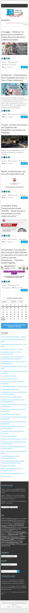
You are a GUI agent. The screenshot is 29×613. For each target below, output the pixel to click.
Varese (5, 545)
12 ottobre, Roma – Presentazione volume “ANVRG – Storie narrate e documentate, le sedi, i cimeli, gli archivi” (13, 210)
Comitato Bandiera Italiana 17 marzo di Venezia (14, 386)
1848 (3, 518)
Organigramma (18, 606)
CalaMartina (20, 520)
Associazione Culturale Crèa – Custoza (11, 349)
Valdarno (23, 544)
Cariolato (3, 521)
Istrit (11, 64)
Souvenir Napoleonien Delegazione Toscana (13, 473)
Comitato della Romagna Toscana (10, 389)
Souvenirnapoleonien (12, 542)
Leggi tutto (24, 67)
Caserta (8, 521)
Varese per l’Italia (6, 476)
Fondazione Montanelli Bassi (9, 436)
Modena (11, 533)
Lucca (14, 531)
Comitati (9, 606)
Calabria (11, 520)
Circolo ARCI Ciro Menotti (8, 376)
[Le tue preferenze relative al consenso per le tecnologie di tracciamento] (26, 608)
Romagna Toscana (13, 539)
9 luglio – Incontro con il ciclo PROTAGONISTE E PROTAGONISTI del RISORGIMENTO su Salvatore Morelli (13, 490)
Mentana (4, 533)
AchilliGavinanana (12, 518)
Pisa (13, 536)
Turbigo (13, 544)
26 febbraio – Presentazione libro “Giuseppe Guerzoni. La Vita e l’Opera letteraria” (14, 77)
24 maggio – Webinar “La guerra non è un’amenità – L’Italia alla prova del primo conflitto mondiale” (13, 36)
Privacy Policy (6, 507)
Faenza (5, 525)
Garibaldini (6, 64)
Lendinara (15, 529)
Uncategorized (7, 287)
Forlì (18, 527)
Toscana (4, 544)
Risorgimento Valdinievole (8, 465)
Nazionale (24, 114)
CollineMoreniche (17, 521)
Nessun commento (8, 67)
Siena (20, 540)
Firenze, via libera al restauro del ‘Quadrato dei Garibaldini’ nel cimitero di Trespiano (14, 128)
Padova (14, 64)
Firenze (11, 527)
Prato (10, 538)
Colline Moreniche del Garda (9, 379)
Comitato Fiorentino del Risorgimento (11, 397)
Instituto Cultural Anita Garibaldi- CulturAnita (14, 439)
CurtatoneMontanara (8, 523)
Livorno (6, 530)
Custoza (19, 523)
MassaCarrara (21, 531)
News (13, 606)
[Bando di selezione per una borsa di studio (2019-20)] (14, 177)
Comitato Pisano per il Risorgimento (11, 414)
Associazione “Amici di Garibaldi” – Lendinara (13, 337)
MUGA (6, 534)
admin (5, 62)
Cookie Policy (14, 507)
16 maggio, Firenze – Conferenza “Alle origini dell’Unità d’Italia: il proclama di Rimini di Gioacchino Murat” (14, 587)
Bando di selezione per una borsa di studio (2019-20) (13, 172)
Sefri (16, 540)
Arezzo (20, 518)
